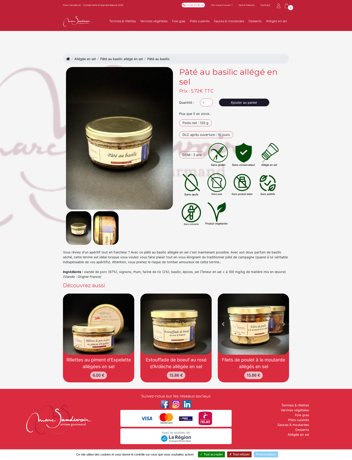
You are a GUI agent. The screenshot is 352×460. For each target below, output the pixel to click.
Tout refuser (241, 454)
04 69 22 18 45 (194, 5)
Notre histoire (246, 5)
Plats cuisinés (199, 21)
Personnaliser (266, 454)
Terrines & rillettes (122, 21)
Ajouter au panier (244, 102)
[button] (223, 324)
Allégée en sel (276, 21)
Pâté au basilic (158, 59)
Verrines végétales (153, 21)
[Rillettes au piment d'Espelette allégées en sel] (98, 324)
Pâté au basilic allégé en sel (121, 59)
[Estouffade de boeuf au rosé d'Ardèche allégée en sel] (176, 324)
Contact (265, 5)
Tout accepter (213, 454)
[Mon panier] (286, 5)
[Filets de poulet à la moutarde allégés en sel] (253, 324)
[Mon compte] (278, 5)
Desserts (255, 21)
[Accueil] (68, 59)
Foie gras (178, 21)
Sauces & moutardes (229, 21)
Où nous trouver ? (222, 5)
